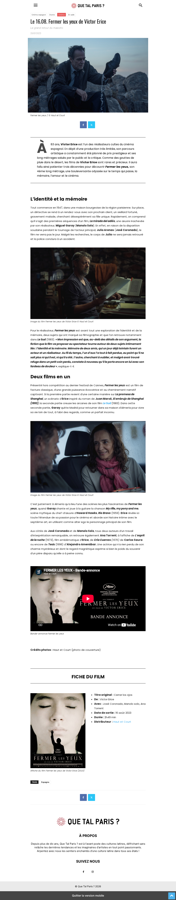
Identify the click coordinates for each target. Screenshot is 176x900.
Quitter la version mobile (88, 895)
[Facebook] (83, 124)
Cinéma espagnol (39, 15)
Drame (52, 15)
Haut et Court (122, 722)
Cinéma (61, 15)
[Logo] (88, 825)
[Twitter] (91, 124)
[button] (35, 5)
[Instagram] (92, 871)
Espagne (45, 782)
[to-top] (171, 894)
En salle (71, 15)
